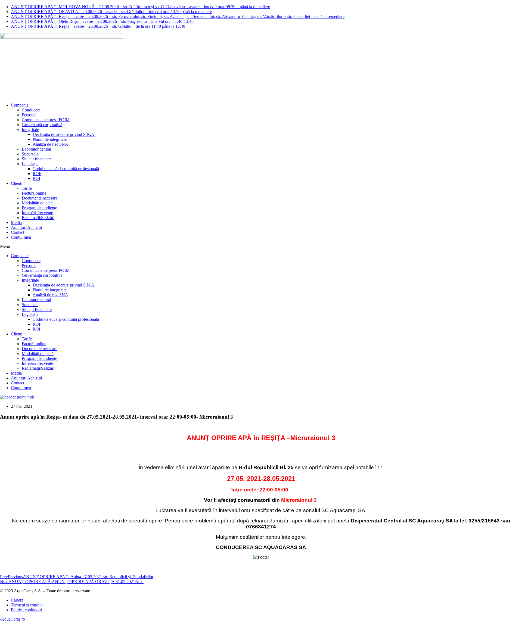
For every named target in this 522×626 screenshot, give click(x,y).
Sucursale (30, 154)
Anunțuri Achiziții (26, 227)
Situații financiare (37, 159)
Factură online (34, 193)
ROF (37, 173)
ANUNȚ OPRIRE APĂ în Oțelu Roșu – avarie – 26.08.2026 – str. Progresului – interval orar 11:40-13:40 (102, 21)
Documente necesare (39, 198)
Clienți (16, 183)
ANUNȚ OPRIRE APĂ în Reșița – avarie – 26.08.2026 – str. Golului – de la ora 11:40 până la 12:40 (98, 26)
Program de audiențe (39, 207)
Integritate (30, 129)
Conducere (31, 110)
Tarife (27, 188)
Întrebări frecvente (37, 212)
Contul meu (21, 237)
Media (16, 222)
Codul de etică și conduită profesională (66, 168)
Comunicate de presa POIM (46, 119)
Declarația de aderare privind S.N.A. (64, 134)
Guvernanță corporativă (42, 124)
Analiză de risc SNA (50, 144)
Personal (29, 115)
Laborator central (36, 149)
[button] (261, 246)
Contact (17, 232)
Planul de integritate (50, 139)
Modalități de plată (38, 203)
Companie (20, 105)
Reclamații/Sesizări (38, 217)
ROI (36, 178)
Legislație (30, 163)
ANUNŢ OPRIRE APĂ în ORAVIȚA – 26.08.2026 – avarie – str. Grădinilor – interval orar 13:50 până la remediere (111, 11)
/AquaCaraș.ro (12, 619)
